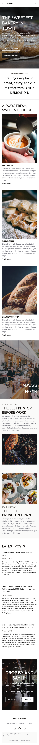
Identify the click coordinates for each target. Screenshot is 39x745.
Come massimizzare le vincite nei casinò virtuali (17, 554)
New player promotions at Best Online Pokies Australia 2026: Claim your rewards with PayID (18, 589)
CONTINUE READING (12, 580)
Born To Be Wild (7, 3)
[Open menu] (35, 3)
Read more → (6, 183)
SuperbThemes (8, 736)
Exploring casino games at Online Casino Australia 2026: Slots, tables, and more (18, 626)
